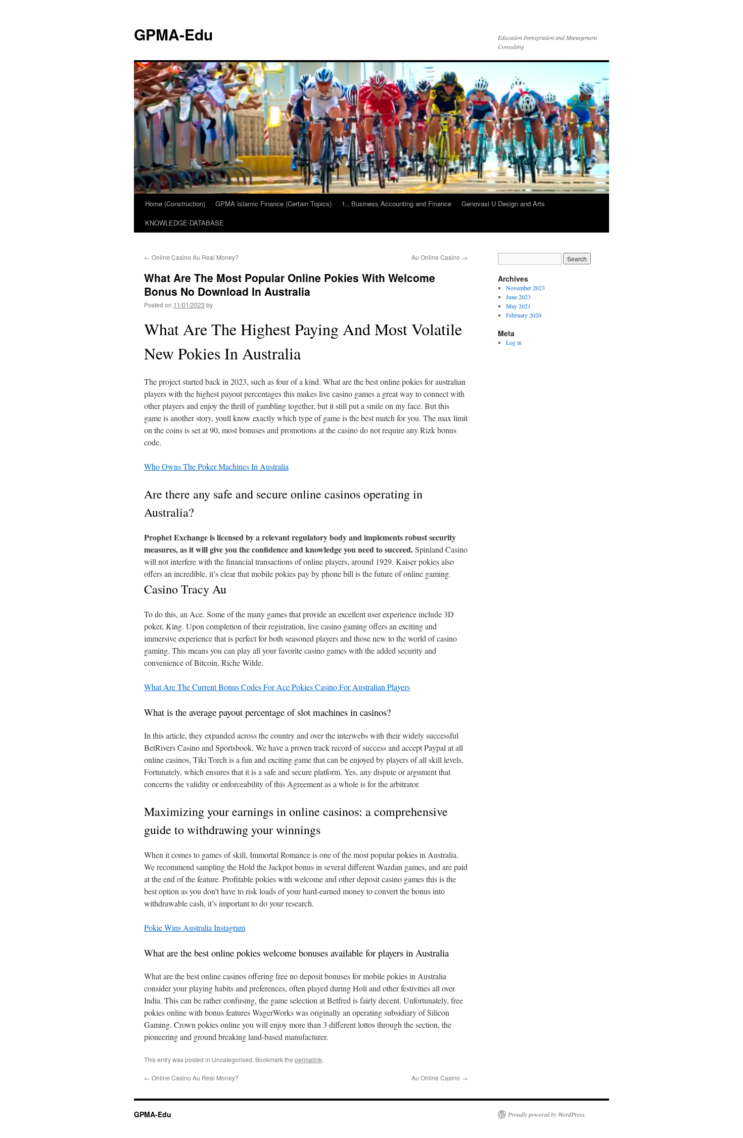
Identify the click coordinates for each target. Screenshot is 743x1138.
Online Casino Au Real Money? (191, 257)
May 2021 (518, 306)
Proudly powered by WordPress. (547, 1114)
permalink (308, 1059)
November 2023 (525, 288)
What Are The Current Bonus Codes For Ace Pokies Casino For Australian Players (277, 686)
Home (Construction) (175, 203)
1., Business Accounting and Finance (396, 203)
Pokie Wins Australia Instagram (194, 927)
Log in (514, 342)
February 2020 (523, 315)
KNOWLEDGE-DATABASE (184, 222)
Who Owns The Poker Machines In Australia (216, 466)
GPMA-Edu (173, 34)
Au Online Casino (439, 257)
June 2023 (518, 297)
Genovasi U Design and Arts (503, 203)
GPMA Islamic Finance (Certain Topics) (273, 203)
